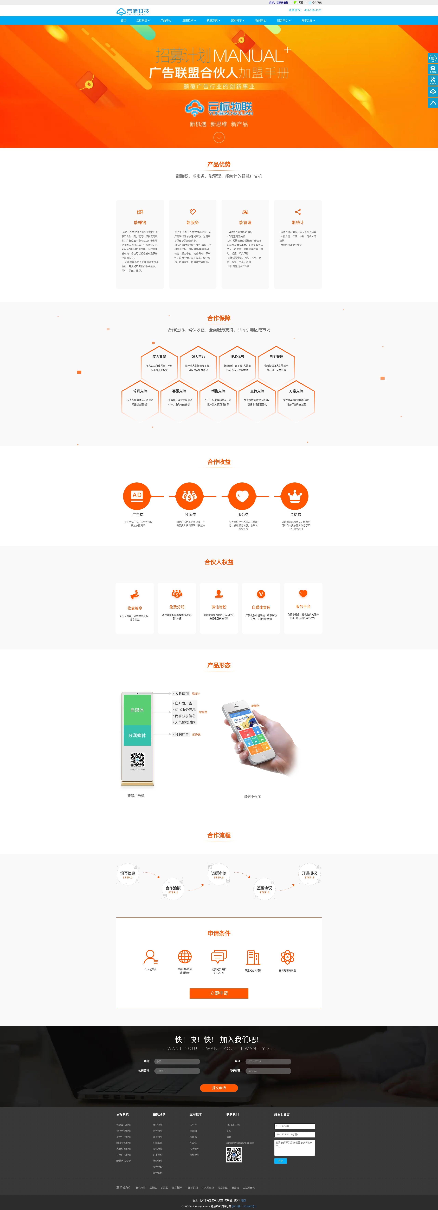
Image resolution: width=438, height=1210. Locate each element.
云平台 (193, 1125)
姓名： (148, 1061)
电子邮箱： (236, 1070)
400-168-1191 (305, 10)
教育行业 (158, 1137)
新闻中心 (260, 20)
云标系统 (142, 20)
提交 (280, 1161)
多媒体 (193, 1143)
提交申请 (219, 1088)
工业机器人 (249, 1187)
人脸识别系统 (123, 1149)
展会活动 (158, 1167)
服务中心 (283, 20)
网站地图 (226, 1206)
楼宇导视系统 (123, 1137)
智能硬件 (194, 1155)
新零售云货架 (123, 1161)
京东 (228, 1131)
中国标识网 (192, 1187)
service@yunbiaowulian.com (240, 1143)
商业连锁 (158, 1125)
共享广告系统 (123, 1155)
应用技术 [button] (188, 20)
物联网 (193, 1131)
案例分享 (237, 20)
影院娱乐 (158, 1143)
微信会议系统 (123, 1131)
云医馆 (235, 1187)
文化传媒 (158, 1149)
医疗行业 (158, 1131)
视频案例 (158, 1173)
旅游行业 (158, 1161)
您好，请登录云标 (278, 2)
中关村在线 (208, 1187)
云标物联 (140, 1187)
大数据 (193, 1137)
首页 (126, 20)
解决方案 (212, 20)
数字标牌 (177, 1187)
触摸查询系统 (123, 1143)
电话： (239, 1061)
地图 (243, 1200)
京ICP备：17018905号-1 (244, 1206)
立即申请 (219, 993)
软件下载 (316, 2)
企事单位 (158, 1155)
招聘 (228, 1137)
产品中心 (165, 20)
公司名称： (145, 1070)
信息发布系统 (123, 1125)
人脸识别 (194, 1149)
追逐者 (164, 1187)
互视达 (153, 1187)
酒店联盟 (223, 1187)
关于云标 (307, 20)
